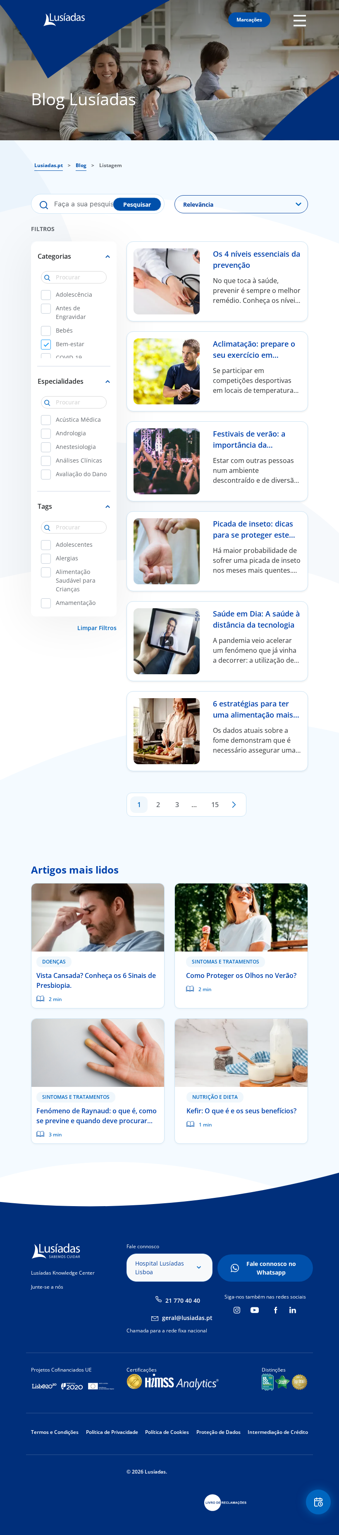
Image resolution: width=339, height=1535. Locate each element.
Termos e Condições (55, 1432)
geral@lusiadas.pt (187, 1318)
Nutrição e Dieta (215, 1096)
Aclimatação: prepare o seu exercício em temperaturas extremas (255, 355)
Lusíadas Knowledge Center (63, 1272)
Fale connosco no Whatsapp (271, 1268)
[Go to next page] (234, 804)
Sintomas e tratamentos (225, 961)
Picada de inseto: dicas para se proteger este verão (253, 535)
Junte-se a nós (47, 1286)
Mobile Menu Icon (302, 20)
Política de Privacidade (112, 1432)
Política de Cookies (167, 1432)
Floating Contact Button (318, 1502)
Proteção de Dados (218, 1432)
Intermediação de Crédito (278, 1432)
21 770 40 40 (182, 1300)
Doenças (54, 961)
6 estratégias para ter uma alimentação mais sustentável (253, 715)
